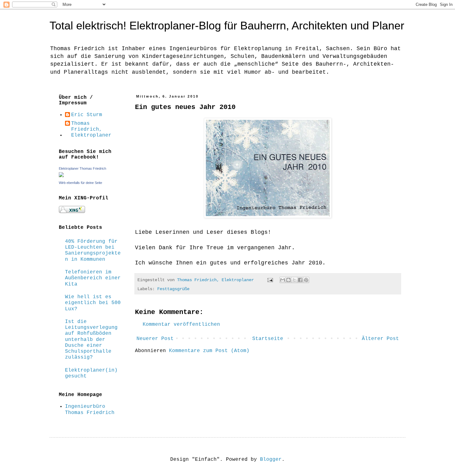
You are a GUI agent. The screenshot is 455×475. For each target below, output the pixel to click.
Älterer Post (380, 339)
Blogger (271, 459)
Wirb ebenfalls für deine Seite (80, 183)
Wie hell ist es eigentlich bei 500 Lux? (93, 303)
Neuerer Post (155, 339)
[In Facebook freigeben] (300, 280)
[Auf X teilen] (294, 280)
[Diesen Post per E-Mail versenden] (283, 280)
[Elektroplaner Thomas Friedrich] (61, 176)
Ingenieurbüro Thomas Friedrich (90, 409)
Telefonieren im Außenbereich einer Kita (93, 278)
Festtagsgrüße (173, 288)
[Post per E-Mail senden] (270, 279)
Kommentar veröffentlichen (181, 324)
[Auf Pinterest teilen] (306, 280)
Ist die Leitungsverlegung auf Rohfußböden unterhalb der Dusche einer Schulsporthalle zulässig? (91, 339)
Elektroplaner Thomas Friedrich (82, 168)
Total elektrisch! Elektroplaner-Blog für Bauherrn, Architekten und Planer (227, 25)
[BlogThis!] (288, 280)
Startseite (267, 339)
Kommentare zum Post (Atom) (209, 351)
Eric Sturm (86, 115)
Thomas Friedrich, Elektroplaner (91, 129)
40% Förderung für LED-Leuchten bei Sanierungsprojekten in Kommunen (93, 250)
